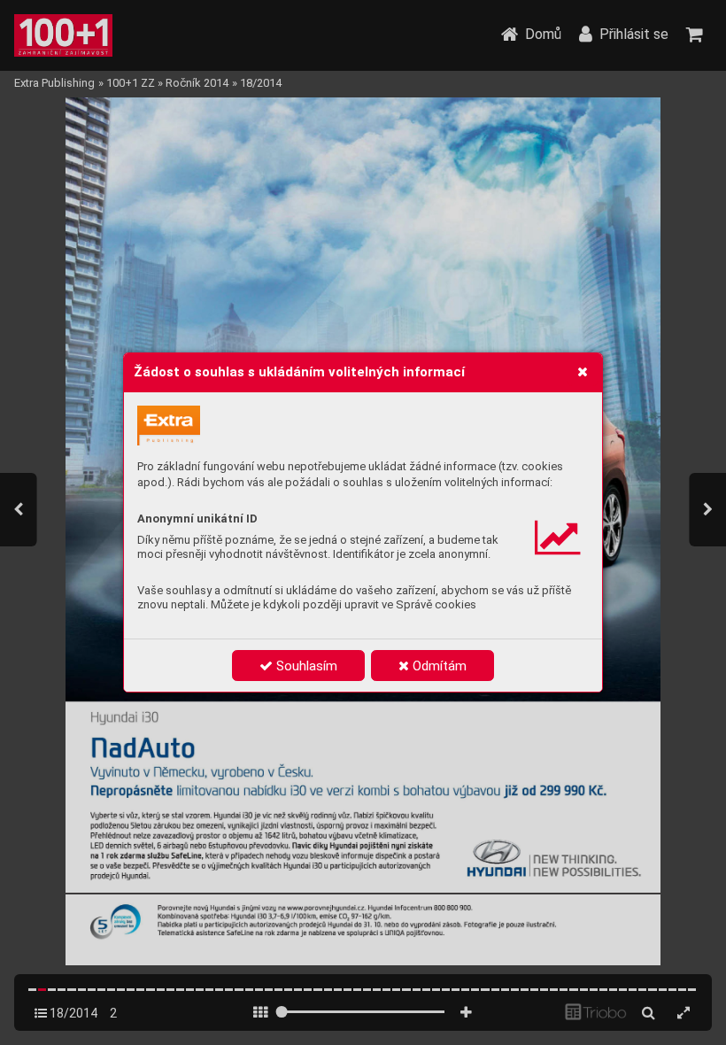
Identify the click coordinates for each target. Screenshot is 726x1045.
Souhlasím (305, 666)
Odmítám (438, 666)
